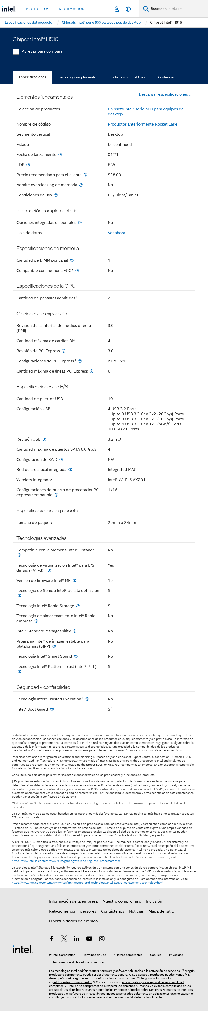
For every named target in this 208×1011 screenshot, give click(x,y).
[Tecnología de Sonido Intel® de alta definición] (19, 595)
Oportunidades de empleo (73, 921)
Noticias (136, 911)
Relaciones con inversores (72, 911)
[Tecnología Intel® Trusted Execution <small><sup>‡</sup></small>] (87, 699)
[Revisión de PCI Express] (63, 351)
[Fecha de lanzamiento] (60, 154)
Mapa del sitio (161, 911)
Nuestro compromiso (122, 901)
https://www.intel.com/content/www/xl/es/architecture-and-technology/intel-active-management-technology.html (87, 883)
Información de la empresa (73, 901)
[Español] (128, 9)
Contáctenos (112, 911)
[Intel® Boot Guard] (52, 709)
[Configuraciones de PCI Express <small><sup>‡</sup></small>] (80, 361)
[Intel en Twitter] (64, 939)
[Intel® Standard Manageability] (74, 631)
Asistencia (165, 77)
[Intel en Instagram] (101, 939)
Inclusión (154, 901)
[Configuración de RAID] (61, 459)
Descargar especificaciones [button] (163, 94)
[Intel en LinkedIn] (76, 939)
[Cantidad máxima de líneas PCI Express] (91, 371)
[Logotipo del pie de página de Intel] (23, 949)
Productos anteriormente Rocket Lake (142, 124)
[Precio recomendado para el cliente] (85, 175)
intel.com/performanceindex (72, 982)
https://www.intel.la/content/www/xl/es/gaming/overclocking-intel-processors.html (66, 861)
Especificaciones (32, 77)
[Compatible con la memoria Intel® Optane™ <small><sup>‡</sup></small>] (19, 555)
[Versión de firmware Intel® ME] (74, 580)
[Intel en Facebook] (51, 939)
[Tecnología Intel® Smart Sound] (76, 656)
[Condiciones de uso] (56, 195)
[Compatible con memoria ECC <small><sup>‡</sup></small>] (77, 270)
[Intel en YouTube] (89, 939)
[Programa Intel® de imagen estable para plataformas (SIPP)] (54, 646)
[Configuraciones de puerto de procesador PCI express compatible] (56, 495)
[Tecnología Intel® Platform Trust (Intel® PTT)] (19, 671)
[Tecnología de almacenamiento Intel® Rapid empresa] (36, 621)
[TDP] (28, 164)
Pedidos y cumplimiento (77, 77)
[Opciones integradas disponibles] (80, 222)
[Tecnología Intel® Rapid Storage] (78, 606)
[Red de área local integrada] (70, 469)
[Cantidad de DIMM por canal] (72, 260)
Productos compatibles (126, 77)
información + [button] (73, 9)
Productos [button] (37, 9)
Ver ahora (116, 232)
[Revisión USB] (44, 439)
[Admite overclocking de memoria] (81, 185)
